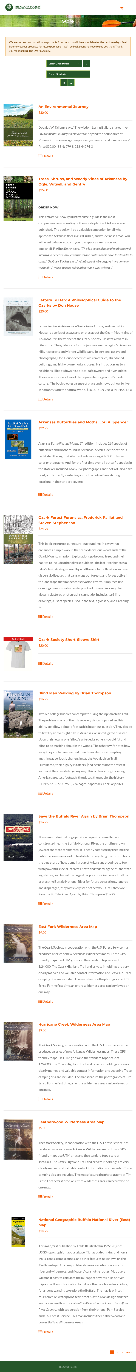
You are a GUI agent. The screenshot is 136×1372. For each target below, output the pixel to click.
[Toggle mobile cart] (121, 8)
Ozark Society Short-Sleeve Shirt (69, 640)
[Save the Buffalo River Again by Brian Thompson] (18, 837)
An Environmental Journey (63, 107)
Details (47, 156)
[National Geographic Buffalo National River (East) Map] (18, 1232)
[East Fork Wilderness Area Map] (18, 943)
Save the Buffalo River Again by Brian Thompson (83, 816)
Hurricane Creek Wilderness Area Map (74, 1024)
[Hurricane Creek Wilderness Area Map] (18, 1041)
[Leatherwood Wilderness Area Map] (18, 1139)
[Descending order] (86, 63)
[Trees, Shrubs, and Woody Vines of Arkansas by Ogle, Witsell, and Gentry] (18, 198)
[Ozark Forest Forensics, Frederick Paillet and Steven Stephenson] (18, 539)
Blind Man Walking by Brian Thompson (74, 693)
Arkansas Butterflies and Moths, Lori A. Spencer (83, 422)
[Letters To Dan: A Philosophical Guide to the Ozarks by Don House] (18, 317)
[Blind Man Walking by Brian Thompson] (18, 714)
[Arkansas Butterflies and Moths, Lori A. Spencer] (18, 439)
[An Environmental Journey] (18, 125)
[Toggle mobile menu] (129, 8)
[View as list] (70, 82)
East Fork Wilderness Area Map (67, 927)
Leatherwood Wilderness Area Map (71, 1122)
